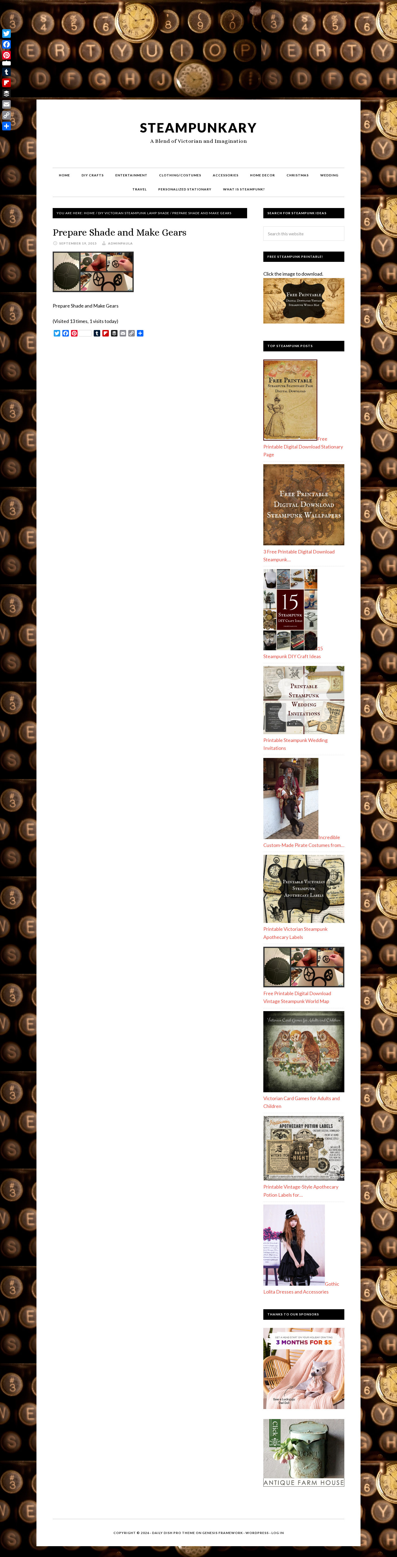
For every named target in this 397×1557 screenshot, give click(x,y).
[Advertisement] (198, 52)
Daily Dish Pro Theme (173, 1533)
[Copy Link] (6, 115)
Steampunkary (198, 127)
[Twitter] (6, 33)
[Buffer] (6, 93)
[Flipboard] (6, 82)
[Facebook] (6, 44)
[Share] (6, 126)
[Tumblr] (6, 72)
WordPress (257, 1533)
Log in (277, 1533)
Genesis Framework (222, 1533)
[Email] (6, 104)
